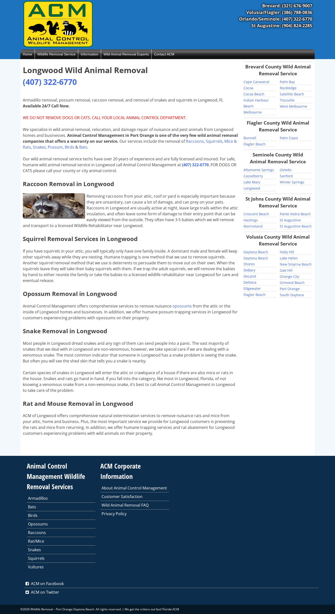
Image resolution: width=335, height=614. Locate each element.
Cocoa (248, 88)
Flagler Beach (255, 144)
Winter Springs (292, 182)
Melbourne (253, 112)
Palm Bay (287, 81)
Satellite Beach (292, 94)
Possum (55, 147)
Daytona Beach (256, 252)
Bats (83, 147)
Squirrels (214, 141)
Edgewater (252, 288)
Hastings (251, 220)
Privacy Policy (114, 513)
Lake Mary (252, 182)
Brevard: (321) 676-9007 (287, 6)
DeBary (249, 270)
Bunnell (250, 138)
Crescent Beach (256, 214)
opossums (182, 306)
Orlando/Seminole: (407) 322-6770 (275, 19)
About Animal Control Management (134, 488)
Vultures (36, 567)
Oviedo (285, 169)
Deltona (250, 282)
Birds (69, 147)
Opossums (38, 524)
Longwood (252, 188)
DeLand (250, 276)
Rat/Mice (36, 541)
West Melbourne (293, 106)
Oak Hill (286, 270)
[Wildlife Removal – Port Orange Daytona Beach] (58, 46)
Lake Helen (289, 258)
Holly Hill (287, 252)
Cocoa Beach (254, 94)
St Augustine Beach (296, 226)
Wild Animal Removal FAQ (125, 505)
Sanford (286, 176)
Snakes (39, 147)
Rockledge (288, 88)
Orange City (289, 276)
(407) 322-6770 (50, 82)
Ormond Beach (292, 282)
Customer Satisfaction (122, 496)
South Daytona (292, 295)
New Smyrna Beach (296, 264)
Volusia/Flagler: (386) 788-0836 (279, 12)
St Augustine (290, 220)
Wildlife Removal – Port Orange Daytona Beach (62, 609)
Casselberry (253, 176)
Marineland (253, 226)
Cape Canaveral (256, 81)
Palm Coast (289, 138)
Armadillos (38, 498)
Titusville (287, 100)
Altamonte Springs (259, 169)
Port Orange (290, 288)
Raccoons (195, 141)
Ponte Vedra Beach (295, 214)
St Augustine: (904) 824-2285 (281, 25)
